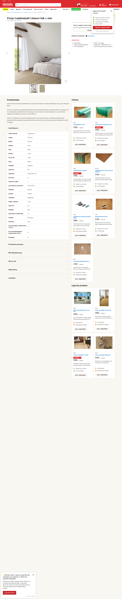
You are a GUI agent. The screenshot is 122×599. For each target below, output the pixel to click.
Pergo (8, 20)
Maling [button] (46, 9)
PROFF (9, 1)
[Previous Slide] (7, 53)
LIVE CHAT (84, 6)
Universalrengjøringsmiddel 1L (81, 261)
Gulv (22, 12)
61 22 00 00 (92, 6)
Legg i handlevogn (80, 144)
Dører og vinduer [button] (38, 9)
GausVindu (85, 9)
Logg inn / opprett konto (102, 27)
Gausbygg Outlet (76, 9)
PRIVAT (4, 1)
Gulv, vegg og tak (16, 12)
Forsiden (9, 12)
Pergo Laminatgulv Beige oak (102, 355)
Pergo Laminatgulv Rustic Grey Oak (81, 311)
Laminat (25, 12)
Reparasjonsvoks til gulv (101, 216)
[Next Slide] (69, 53)
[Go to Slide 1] (34, 88)
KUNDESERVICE (115, 9)
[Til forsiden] (8, 5)
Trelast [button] (12, 9)
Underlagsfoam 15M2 (79, 124)
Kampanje (5, 9)
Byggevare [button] (18, 9)
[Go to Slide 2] (42, 88)
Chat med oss (91, 36)
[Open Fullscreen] (66, 81)
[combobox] (39, 4)
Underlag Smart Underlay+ (80, 170)
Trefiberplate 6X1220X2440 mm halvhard (104, 171)
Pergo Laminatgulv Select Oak (103, 310)
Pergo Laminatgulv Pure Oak (80, 355)
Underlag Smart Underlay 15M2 (103, 124)
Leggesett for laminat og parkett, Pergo (82, 217)
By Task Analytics (30, 596)
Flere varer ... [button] (66, 9)
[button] (38, 53)
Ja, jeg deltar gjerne (9, 592)
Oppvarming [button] (53, 9)
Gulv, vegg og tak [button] (27, 9)
